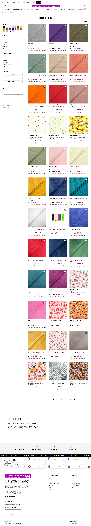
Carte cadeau (75, 480)
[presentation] (45, 50)
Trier (85, 21)
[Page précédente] (37, 399)
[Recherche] (78, 5)
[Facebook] (5, 496)
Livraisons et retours (76, 478)
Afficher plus (5, 84)
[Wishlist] (81, 5)
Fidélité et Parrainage (76, 483)
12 (53, 399)
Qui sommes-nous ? (53, 478)
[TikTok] (14, 496)
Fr (3, 5)
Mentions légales (52, 485)
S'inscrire (11, 514)
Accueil (2, 12)
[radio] (29, 50)
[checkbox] (13, 38)
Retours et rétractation (54, 483)
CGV (50, 489)
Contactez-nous (52, 481)
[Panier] (87, 5)
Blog (73, 487)
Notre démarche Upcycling (78, 481)
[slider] (3, 94)
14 (61, 399)
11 (49, 399)
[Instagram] (7, 496)
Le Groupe (51, 480)
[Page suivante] (78, 399)
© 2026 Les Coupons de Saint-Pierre (13, 523)
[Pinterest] (10, 496)
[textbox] (8, 91)
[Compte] (84, 5)
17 (74, 399)
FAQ (50, 487)
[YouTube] (12, 496)
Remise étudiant (75, 485)
